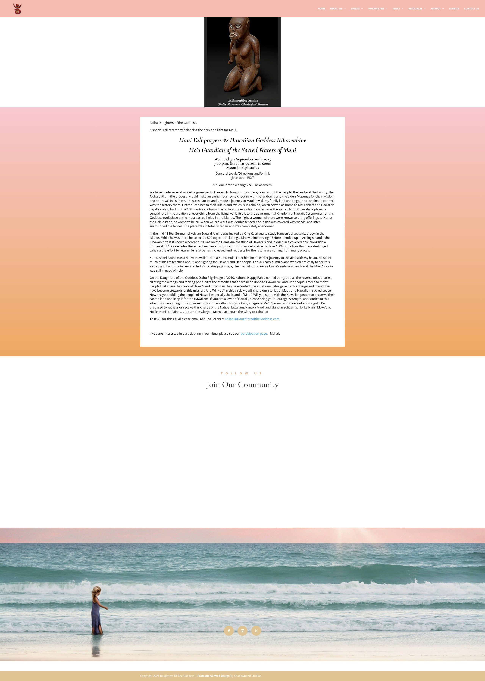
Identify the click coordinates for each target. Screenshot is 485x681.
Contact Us (471, 8)
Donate (454, 8)
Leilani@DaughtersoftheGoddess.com (252, 319)
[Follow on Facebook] (229, 631)
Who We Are (376, 8)
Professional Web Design (213, 676)
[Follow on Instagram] (242, 631)
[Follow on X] (256, 631)
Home (321, 8)
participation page (254, 333)
